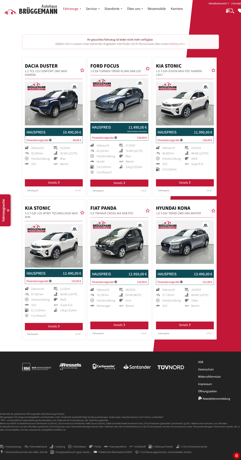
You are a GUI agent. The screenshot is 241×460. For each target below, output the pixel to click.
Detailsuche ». (177, 44)
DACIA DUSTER (46, 70)
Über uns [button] (134, 8)
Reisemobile (157, 8)
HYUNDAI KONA (178, 210)
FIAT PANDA (112, 210)
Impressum (205, 384)
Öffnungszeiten (207, 391)
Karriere (177, 8)
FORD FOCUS (115, 68)
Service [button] (92, 8)
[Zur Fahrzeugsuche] (230, 13)
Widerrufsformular (209, 377)
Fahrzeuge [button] (71, 8)
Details (53, 182)
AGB (200, 362)
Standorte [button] (112, 8)
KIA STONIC (179, 70)
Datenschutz (206, 369)
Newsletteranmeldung (216, 399)
